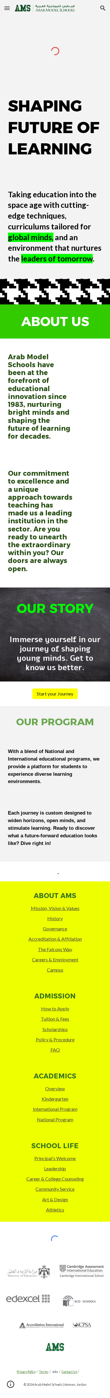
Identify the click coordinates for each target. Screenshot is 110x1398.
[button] (7, 8)
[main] (55, 127)
